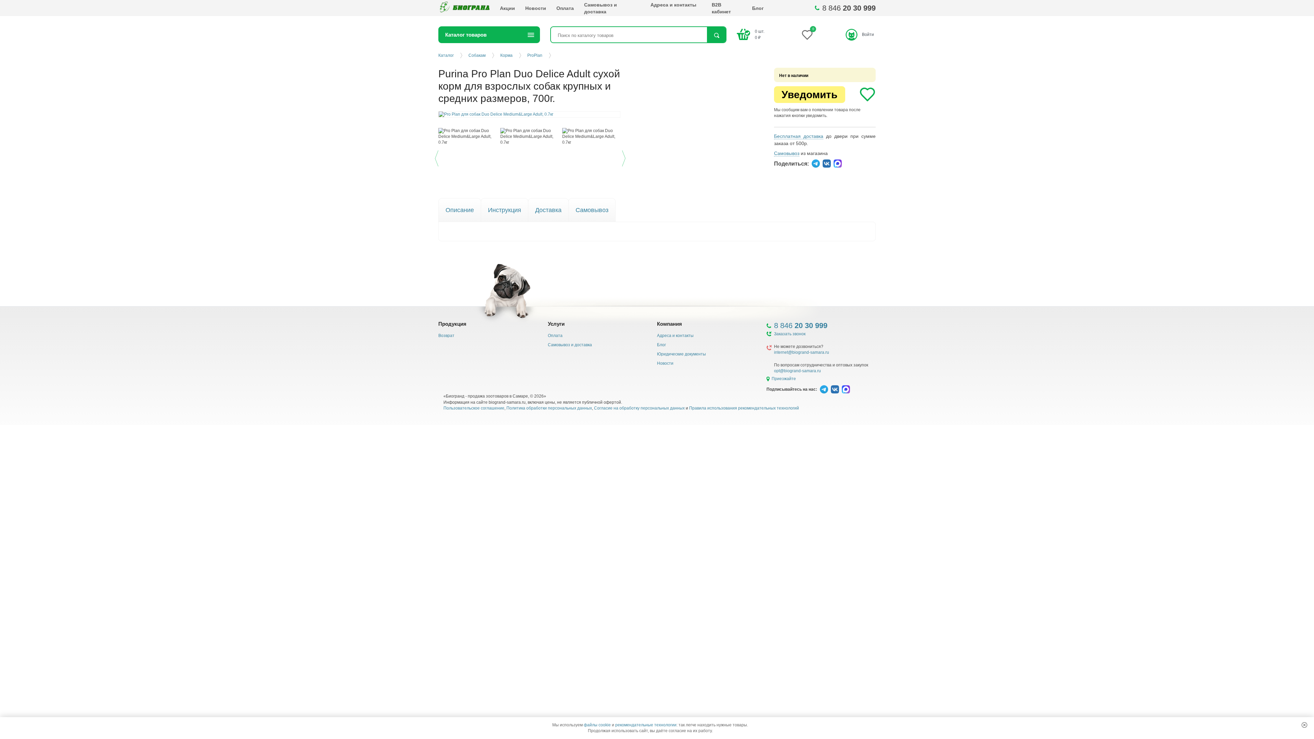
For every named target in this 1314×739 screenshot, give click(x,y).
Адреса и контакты (673, 5)
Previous (437, 157)
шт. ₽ (759, 34)
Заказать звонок (790, 334)
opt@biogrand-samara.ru (797, 370)
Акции (507, 8)
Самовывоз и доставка (600, 8)
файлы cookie (597, 725)
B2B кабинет (721, 8)
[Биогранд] (464, 8)
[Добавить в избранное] (867, 94)
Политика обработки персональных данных (549, 408)
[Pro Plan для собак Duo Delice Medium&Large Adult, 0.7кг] (467, 136)
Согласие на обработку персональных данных (639, 408)
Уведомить (809, 94)
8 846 (849, 8)
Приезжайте (784, 378)
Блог (758, 8)
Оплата (565, 8)
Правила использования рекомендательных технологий (744, 408)
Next (624, 157)
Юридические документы (681, 354)
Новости (535, 8)
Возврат (446, 335)
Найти (716, 35)
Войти (868, 34)
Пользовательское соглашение (473, 408)
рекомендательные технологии (646, 725)
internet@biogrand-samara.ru (801, 352)
